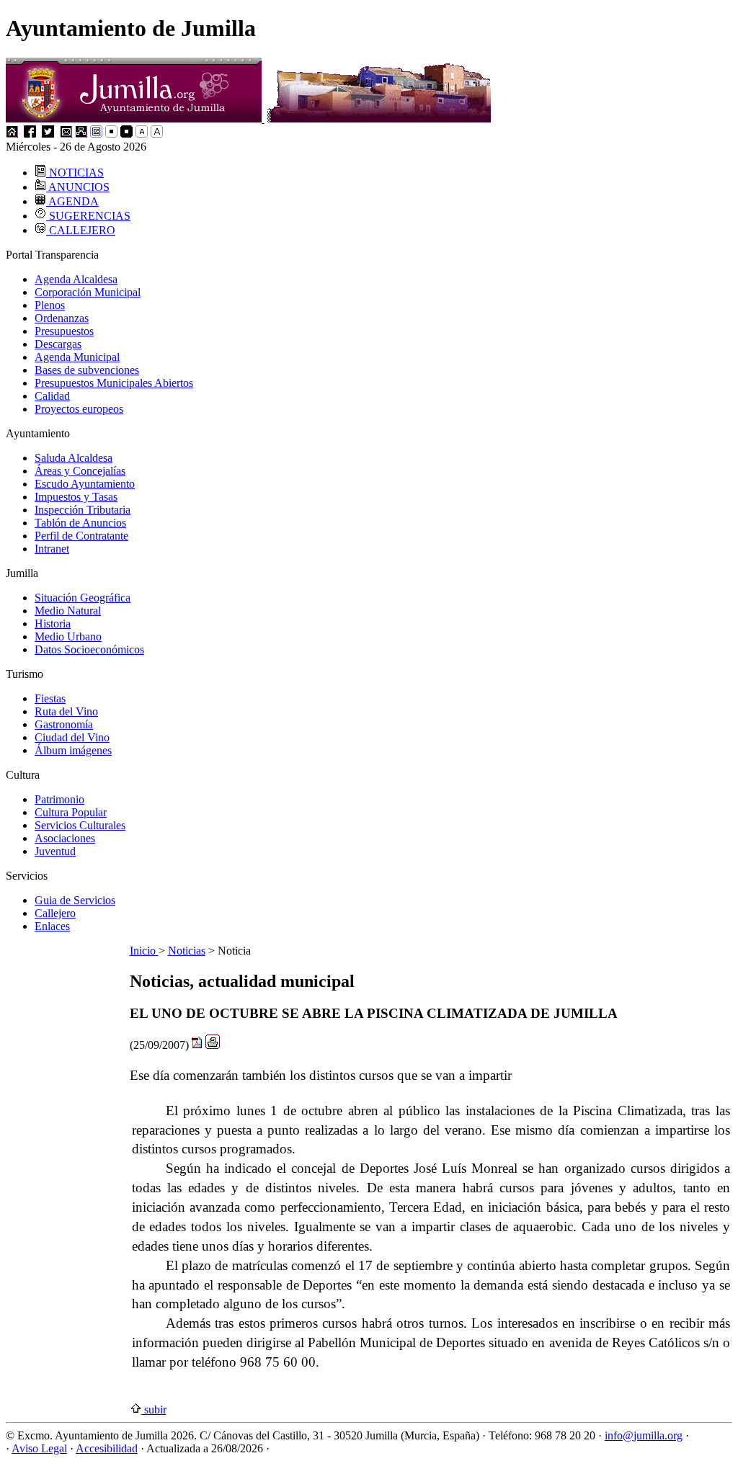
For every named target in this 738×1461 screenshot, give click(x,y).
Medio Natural (68, 610)
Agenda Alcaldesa (76, 279)
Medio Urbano (68, 636)
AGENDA (72, 201)
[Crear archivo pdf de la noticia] (197, 1045)
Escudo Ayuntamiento (85, 484)
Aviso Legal (39, 1448)
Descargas (58, 344)
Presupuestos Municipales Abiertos (114, 383)
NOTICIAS (75, 172)
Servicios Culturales (80, 825)
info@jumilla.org (644, 1435)
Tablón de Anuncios (80, 523)
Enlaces (52, 926)
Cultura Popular (71, 812)
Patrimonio (59, 799)
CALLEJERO (80, 230)
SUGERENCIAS (88, 216)
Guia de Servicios (75, 900)
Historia (53, 623)
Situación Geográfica (82, 597)
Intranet (52, 548)
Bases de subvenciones (87, 370)
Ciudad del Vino (72, 737)
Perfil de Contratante (81, 536)
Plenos (50, 305)
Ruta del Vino (66, 711)
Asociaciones (65, 838)
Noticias (186, 950)
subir (153, 1409)
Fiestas (50, 698)
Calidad (52, 396)
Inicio (144, 950)
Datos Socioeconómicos (89, 649)
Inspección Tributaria (82, 510)
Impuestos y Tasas (76, 497)
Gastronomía (64, 724)
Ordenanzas (62, 318)
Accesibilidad (107, 1448)
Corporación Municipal (88, 292)
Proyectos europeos (79, 409)
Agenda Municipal (77, 357)
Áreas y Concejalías (80, 471)
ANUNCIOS (78, 187)
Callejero (55, 913)
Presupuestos (64, 331)
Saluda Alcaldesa (73, 458)
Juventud (55, 851)
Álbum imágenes (73, 750)
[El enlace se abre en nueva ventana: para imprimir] (212, 1045)
